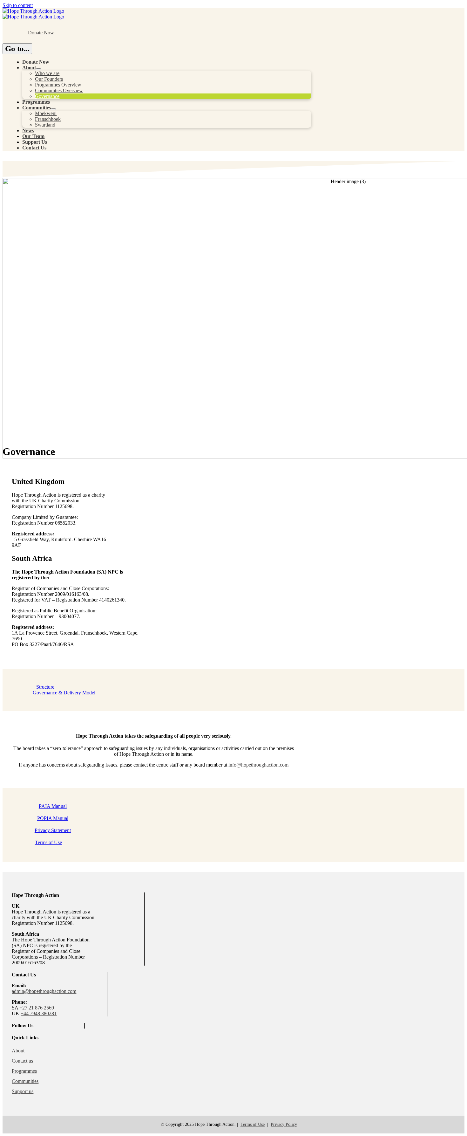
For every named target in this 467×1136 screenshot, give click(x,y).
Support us (22, 1091)
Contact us (22, 1061)
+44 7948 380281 (39, 1013)
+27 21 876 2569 (36, 1007)
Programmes (24, 1071)
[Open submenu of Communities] (53, 109)
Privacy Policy (284, 1124)
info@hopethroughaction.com (258, 765)
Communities (25, 1081)
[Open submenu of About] (38, 69)
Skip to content (18, 5)
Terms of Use (252, 1124)
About (18, 1050)
